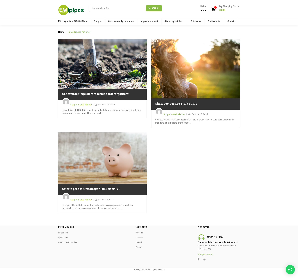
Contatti (231, 21)
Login (203, 10)
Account (139, 233)
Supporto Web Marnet (81, 104)
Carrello (139, 237)
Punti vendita (214, 21)
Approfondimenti (149, 21)
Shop (97, 21)
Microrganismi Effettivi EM (72, 21)
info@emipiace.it (205, 254)
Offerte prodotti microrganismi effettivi (91, 189)
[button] (228, 8)
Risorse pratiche (173, 21)
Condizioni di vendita (67, 242)
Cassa (138, 247)
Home (61, 32)
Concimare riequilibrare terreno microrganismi (95, 94)
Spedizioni (63, 237)
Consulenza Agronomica (121, 21)
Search (155, 8)
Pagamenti (63, 233)
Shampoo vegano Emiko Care (176, 103)
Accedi (139, 242)
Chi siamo (195, 21)
